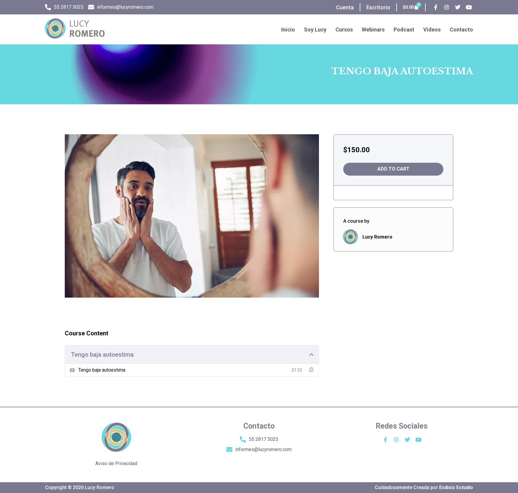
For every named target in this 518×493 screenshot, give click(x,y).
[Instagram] (447, 7)
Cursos (344, 29)
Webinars (373, 29)
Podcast (404, 29)
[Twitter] (458, 7)
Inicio (288, 29)
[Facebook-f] (436, 7)
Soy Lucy (315, 29)
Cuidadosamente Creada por (424, 487)
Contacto (461, 29)
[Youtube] (469, 7)
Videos (432, 29)
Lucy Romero (377, 237)
